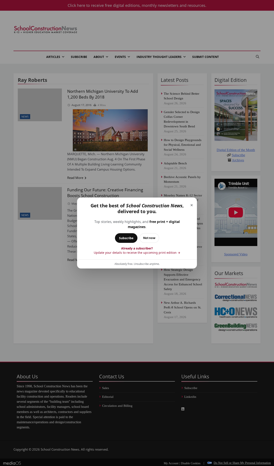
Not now (149, 238)
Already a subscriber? (137, 250)
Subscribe (126, 238)
